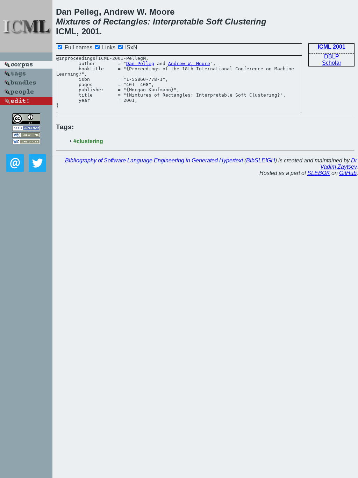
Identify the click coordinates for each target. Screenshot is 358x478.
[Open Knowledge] (26, 129)
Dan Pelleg (140, 63)
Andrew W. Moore (189, 63)
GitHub (348, 173)
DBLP (331, 56)
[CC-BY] (26, 122)
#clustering (88, 141)
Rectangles (125, 21)
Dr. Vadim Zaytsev (339, 163)
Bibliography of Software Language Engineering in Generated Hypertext (154, 160)
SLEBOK (318, 173)
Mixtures (73, 21)
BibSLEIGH (260, 160)
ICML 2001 (331, 47)
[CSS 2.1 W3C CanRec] (26, 149)
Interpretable (178, 21)
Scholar (331, 63)
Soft (214, 21)
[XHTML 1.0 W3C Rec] (26, 136)
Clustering (245, 21)
